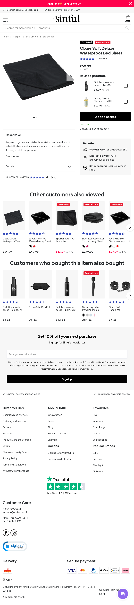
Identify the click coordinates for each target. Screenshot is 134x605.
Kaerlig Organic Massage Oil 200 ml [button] (104, 99)
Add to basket (105, 117)
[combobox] (63, 28)
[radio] (81, 59)
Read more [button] (12, 156)
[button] (130, 3)
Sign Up (67, 379)
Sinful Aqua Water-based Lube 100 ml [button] (104, 84)
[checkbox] (126, 86)
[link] (6, 36)
